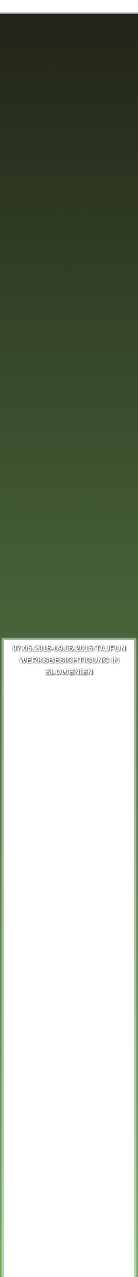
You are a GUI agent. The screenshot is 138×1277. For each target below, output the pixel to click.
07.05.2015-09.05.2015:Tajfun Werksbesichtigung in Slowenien (69, 660)
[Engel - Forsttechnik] (19, 6)
